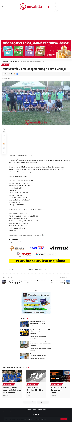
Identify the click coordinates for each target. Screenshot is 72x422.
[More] (20, 73)
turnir (43, 270)
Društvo (32, 336)
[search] (62, 3)
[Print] (17, 73)
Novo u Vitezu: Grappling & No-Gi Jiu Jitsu (35, 390)
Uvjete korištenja (41, 419)
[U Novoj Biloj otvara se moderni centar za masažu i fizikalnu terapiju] (24, 356)
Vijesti (36, 336)
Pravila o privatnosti (29, 419)
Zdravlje (41, 348)
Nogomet (5, 64)
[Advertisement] (36, 26)
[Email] (14, 73)
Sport (39, 326)
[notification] (62, 7)
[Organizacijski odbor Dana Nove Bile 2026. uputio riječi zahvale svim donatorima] (24, 332)
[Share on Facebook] (9, 73)
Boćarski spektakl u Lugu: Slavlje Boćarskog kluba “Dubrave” (12, 390)
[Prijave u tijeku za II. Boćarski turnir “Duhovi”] (60, 376)
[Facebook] (33, 415)
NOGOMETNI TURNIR (34, 270)
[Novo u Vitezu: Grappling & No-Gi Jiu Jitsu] (36, 376)
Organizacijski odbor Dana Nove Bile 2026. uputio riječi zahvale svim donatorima (40, 331)
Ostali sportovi (33, 326)
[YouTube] (35, 415)
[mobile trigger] (3, 6)
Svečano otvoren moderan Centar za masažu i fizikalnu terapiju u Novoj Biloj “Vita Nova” (41, 343)
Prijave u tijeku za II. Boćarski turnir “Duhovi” (58, 390)
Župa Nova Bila (42, 336)
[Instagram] (38, 415)
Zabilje (47, 270)
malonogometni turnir (21, 270)
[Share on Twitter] (11, 73)
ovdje (42, 235)
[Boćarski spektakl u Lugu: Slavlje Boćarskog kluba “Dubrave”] (24, 324)
